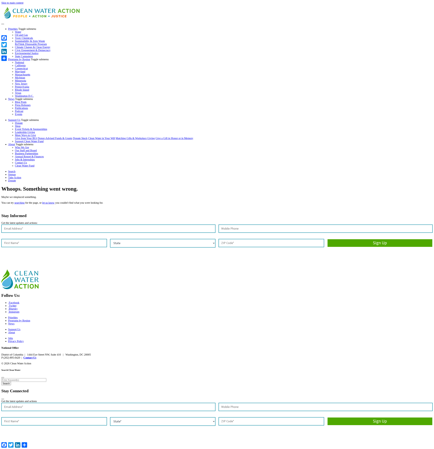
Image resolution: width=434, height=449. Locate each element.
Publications (21, 108)
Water (18, 31)
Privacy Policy (16, 341)
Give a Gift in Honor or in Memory (174, 138)
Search (11, 171)
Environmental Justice (26, 53)
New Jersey (21, 83)
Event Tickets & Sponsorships (31, 129)
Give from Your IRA (26, 138)
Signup (12, 174)
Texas (18, 92)
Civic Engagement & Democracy (33, 50)
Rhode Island (22, 89)
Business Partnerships (26, 153)
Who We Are (22, 147)
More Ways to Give (25, 135)
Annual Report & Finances (29, 156)
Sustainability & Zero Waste (30, 41)
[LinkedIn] (4, 51)
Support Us (14, 120)
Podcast (19, 111)
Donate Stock (80, 138)
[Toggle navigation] (2, 24)
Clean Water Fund (24, 165)
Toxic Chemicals (24, 38)
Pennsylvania (22, 86)
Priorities (13, 28)
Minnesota (20, 80)
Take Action (14, 177)
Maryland (20, 71)
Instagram (13, 311)
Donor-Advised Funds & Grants (55, 138)
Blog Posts (20, 102)
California (20, 65)
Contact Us (21, 162)
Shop (18, 126)
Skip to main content (12, 2)
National (19, 62)
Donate (19, 123)
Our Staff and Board (26, 150)
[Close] (2, 377)
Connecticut (21, 68)
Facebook (13, 302)
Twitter (12, 305)
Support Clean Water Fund (29, 141)
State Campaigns (24, 56)
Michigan (20, 77)
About (11, 144)
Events (18, 114)
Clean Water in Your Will (101, 138)
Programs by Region (19, 59)
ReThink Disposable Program (31, 44)
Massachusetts (22, 74)
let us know (48, 202)
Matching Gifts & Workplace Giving (135, 138)
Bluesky (13, 308)
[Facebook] (4, 38)
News (11, 99)
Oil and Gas (21, 35)
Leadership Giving (25, 132)
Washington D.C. (24, 95)
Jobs (10, 338)
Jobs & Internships (25, 159)
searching (19, 202)
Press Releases (23, 105)
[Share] (4, 58)
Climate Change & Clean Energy (32, 47)
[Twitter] (4, 44)
